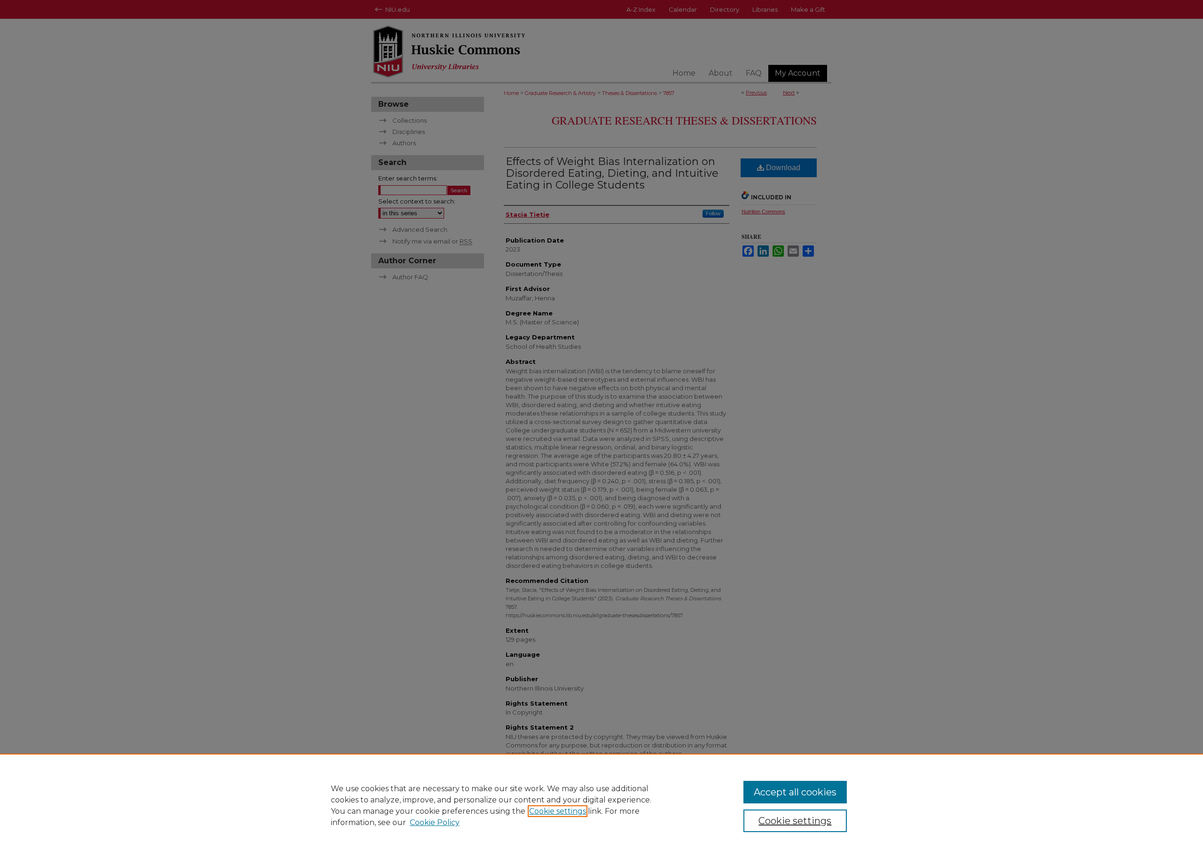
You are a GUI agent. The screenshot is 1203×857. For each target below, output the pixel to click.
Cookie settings (557, 811)
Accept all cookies (795, 792)
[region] (601, 805)
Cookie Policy (435, 822)
